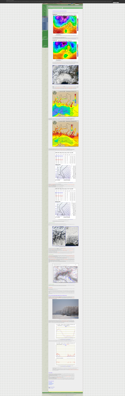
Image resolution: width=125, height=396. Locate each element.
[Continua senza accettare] (116, 0)
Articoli (49, 5)
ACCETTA (118, 2)
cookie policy (61, 1)
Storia (43, 20)
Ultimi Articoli (52, 6)
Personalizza (114, 2)
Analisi (43, 17)
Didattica (43, 19)
